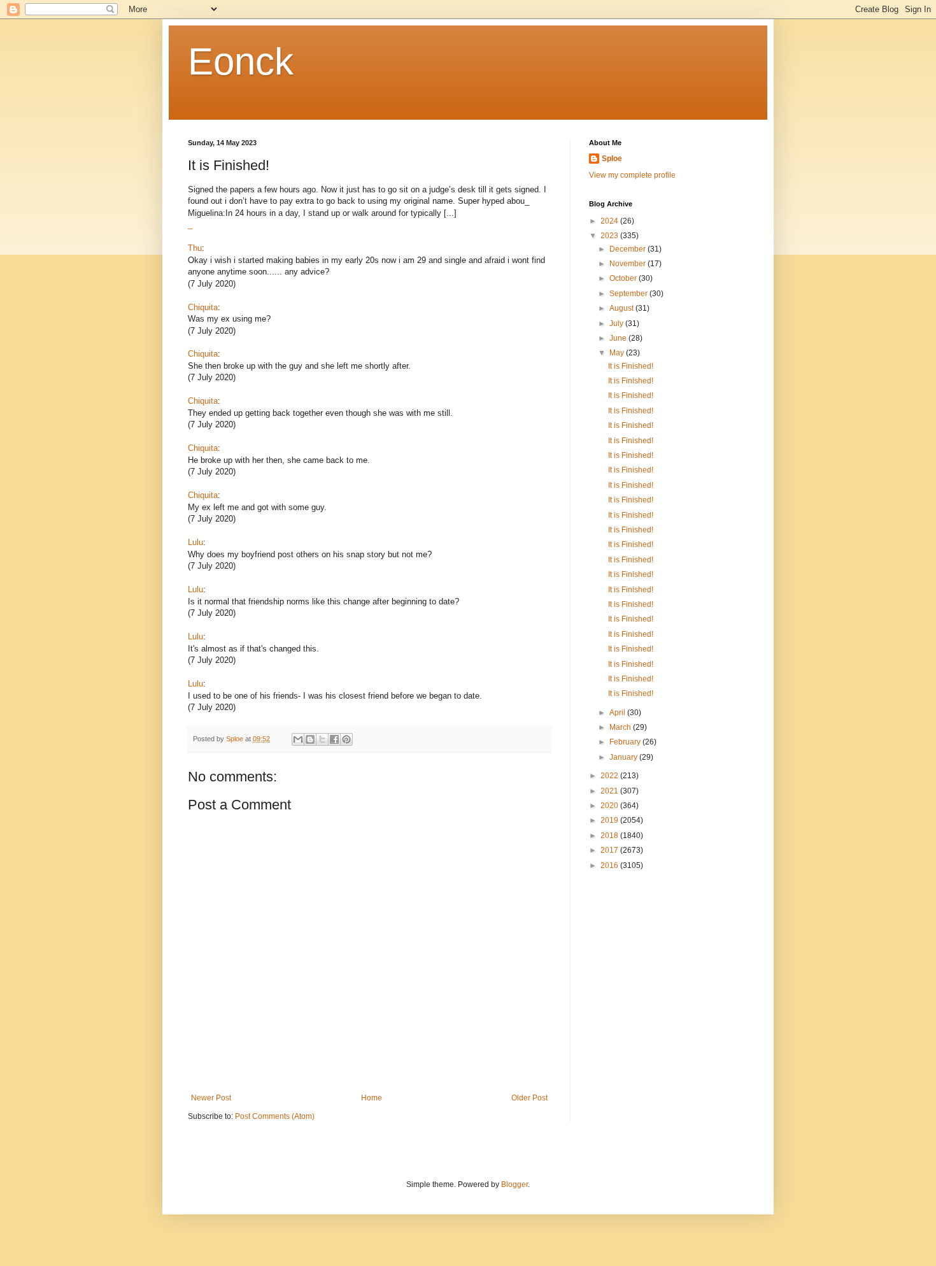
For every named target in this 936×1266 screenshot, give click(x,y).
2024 (610, 221)
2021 (610, 790)
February (625, 741)
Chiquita (203, 307)
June (618, 338)
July (617, 323)
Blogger (514, 1184)
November (628, 263)
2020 (610, 805)
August (622, 308)
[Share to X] (322, 739)
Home (371, 1097)
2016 (610, 865)
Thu (195, 248)
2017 (610, 850)
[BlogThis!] (310, 739)
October (624, 278)
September (629, 293)
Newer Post (211, 1097)
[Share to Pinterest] (346, 739)
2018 (610, 835)
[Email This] (298, 739)
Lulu (195, 542)
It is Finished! (630, 366)
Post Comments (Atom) (275, 1116)
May (617, 352)
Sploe (612, 158)
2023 (610, 235)
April (618, 712)
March (621, 727)
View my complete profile (632, 175)
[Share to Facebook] (334, 739)
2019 (610, 820)
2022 (610, 775)
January (624, 757)
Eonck (241, 61)
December (628, 249)
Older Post (529, 1097)
